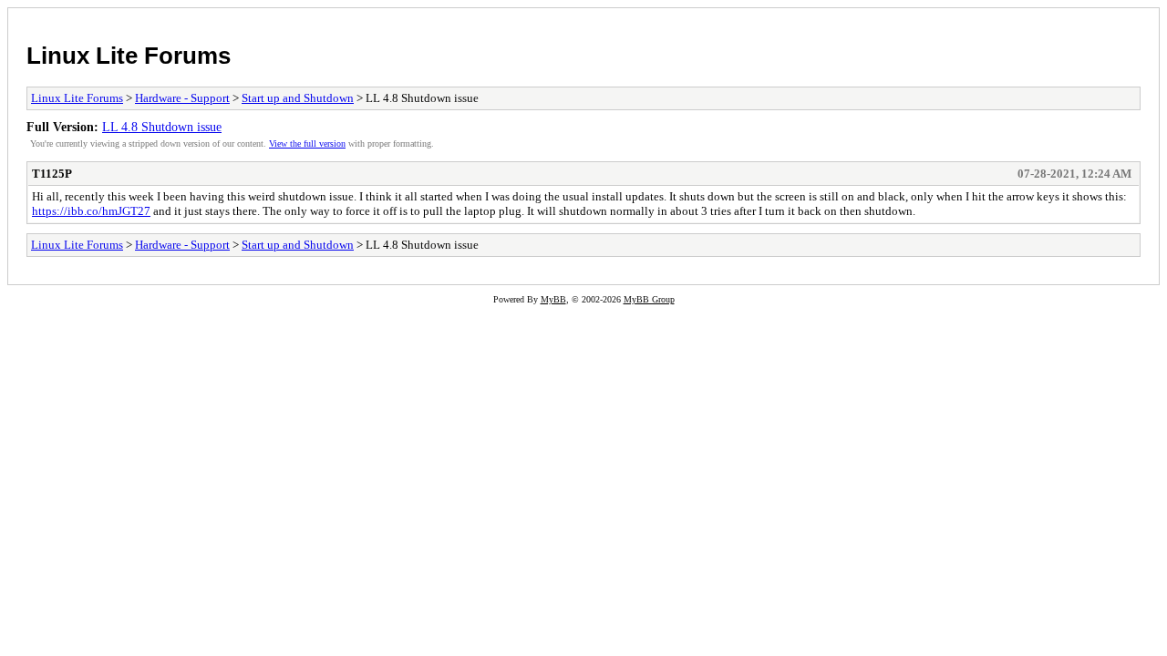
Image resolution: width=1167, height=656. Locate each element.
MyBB (553, 299)
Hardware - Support (182, 98)
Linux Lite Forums (128, 55)
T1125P (52, 173)
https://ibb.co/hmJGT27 (91, 211)
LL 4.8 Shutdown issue (162, 126)
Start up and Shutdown (298, 98)
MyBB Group (649, 299)
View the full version (307, 143)
